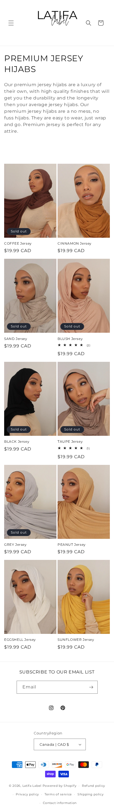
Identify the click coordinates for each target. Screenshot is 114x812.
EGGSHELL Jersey (20, 639)
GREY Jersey (15, 544)
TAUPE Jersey (70, 441)
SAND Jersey (15, 339)
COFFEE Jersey (18, 243)
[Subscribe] (91, 687)
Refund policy (93, 786)
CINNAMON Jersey (75, 243)
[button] (11, 23)
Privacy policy (27, 794)
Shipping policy (90, 794)
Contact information (60, 803)
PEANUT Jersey (72, 544)
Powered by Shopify (60, 786)
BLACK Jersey (16, 441)
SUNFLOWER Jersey (76, 639)
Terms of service (58, 794)
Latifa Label (32, 786)
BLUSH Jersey (70, 339)
